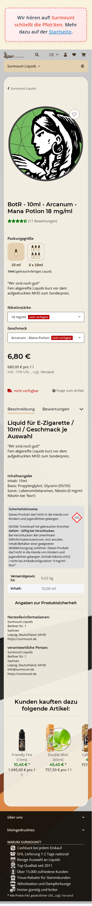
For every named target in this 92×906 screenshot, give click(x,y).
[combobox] (46, 317)
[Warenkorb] (83, 54)
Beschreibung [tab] (21, 409)
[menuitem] (24, 66)
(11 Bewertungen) (42, 221)
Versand (47, 371)
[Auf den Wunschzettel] (74, 114)
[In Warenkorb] (11, 102)
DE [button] (51, 54)
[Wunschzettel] (74, 54)
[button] (37, 54)
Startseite (60, 32)
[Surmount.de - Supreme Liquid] (14, 55)
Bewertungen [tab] (55, 409)
